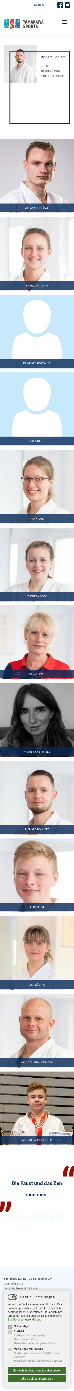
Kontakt (39, 4)
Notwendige (21, 1326)
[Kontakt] (60, 4)
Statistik (19, 1331)
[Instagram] (67, 4)
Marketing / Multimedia (28, 1348)
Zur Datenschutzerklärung (24, 1319)
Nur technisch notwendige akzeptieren (37, 1370)
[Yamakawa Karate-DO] (24, 27)
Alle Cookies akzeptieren (37, 1378)
